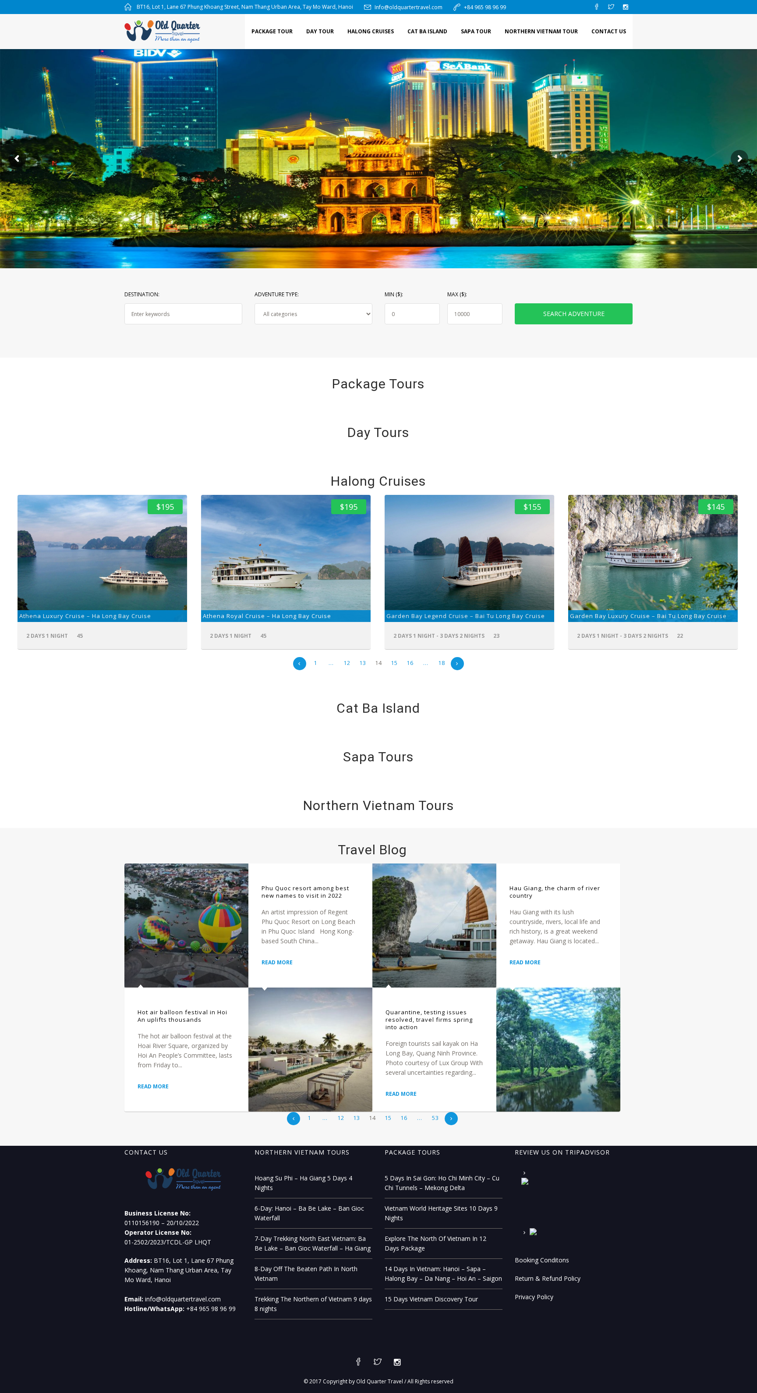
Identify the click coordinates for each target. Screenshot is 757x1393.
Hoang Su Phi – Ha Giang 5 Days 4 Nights (303, 1183)
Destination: (141, 294)
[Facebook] (596, 7)
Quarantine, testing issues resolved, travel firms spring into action (429, 1019)
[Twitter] (611, 7)
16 (410, 663)
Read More (153, 1086)
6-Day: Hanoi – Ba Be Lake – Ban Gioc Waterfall (309, 1213)
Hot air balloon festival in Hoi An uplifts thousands (182, 1015)
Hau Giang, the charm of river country (554, 891)
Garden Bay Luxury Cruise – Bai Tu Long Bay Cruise (648, 616)
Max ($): (457, 294)
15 (394, 663)
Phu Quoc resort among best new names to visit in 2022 (305, 891)
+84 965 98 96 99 (485, 7)
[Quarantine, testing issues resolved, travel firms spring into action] (434, 926)
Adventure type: (277, 294)
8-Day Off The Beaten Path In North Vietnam (306, 1274)
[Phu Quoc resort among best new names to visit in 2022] (310, 1050)
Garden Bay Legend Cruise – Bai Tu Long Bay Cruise (465, 616)
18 (441, 663)
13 (362, 663)
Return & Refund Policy (547, 1278)
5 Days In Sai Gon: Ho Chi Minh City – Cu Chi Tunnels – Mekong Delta (442, 1183)
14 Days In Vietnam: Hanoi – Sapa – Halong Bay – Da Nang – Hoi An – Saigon (443, 1274)
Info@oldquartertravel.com (408, 7)
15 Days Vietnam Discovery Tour (431, 1299)
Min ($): (394, 294)
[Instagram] (625, 7)
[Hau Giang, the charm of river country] (558, 1050)
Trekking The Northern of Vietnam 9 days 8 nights (313, 1304)
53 (435, 1118)
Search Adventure (574, 313)
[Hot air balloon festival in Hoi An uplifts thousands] (186, 926)
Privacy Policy (534, 1297)
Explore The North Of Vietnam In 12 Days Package (435, 1243)
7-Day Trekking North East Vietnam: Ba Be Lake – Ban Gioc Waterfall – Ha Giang (313, 1243)
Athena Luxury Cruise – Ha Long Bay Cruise (85, 616)
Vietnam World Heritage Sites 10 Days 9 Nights (441, 1213)
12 (346, 663)
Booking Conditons (542, 1260)
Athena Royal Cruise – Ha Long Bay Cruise (267, 616)
